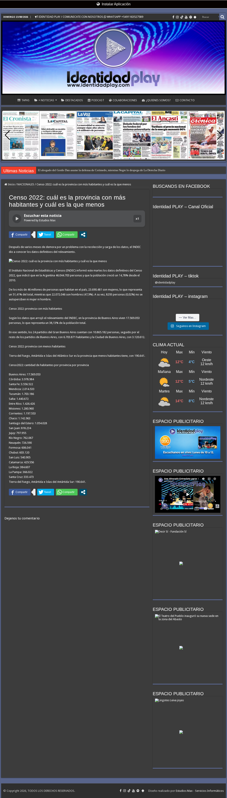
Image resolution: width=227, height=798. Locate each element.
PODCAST (98, 100)
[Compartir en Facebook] (20, 234)
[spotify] (190, 17)
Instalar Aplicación (116, 4)
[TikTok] (182, 17)
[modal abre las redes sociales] (83, 234)
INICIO (9, 99)
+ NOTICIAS (46, 100)
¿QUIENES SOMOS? (158, 100)
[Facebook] (173, 17)
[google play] (195, 17)
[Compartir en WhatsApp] (67, 234)
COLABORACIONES (125, 100)
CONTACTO (187, 100)
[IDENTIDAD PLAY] (113, 57)
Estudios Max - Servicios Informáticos (200, 790)
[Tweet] (45, 234)
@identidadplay (165, 282)
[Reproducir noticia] (16, 218)
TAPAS (25, 100)
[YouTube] (186, 17)
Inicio (11, 184)
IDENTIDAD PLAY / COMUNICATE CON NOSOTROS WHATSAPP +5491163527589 (90, 16)
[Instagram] (177, 17)
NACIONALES (25, 184)
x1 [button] (137, 218)
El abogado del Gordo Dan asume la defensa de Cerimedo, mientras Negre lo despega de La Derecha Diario (101, 170)
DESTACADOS (74, 100)
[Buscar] (222, 17)
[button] (220, 135)
